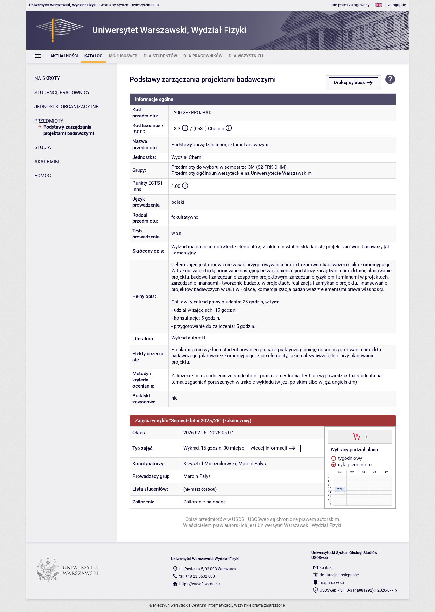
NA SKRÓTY (47, 78)
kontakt (326, 568)
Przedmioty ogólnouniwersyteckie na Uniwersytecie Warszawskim (241, 173)
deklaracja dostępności (340, 575)
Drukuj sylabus (349, 82)
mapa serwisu (332, 582)
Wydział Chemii (187, 157)
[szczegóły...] (366, 436)
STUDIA (42, 147)
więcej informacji (269, 448)
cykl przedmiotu (354, 464)
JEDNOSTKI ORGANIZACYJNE (66, 107)
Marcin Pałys (252, 463)
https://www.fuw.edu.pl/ (199, 584)
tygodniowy (349, 458)
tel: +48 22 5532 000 (197, 576)
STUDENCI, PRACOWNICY (62, 93)
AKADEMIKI (46, 162)
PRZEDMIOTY (48, 121)
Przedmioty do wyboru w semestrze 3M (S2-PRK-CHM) (229, 167)
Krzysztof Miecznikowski (209, 463)
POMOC (42, 176)
